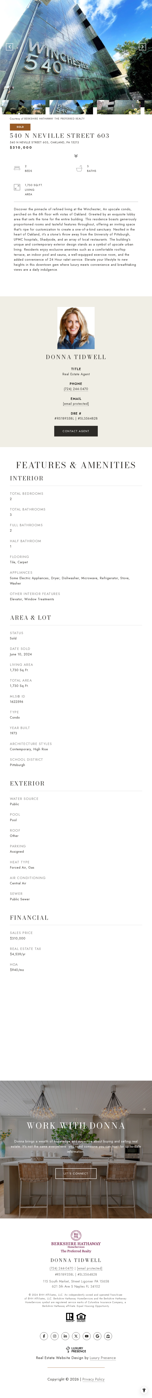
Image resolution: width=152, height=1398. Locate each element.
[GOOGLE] (97, 1336)
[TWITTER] (76, 1336)
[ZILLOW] (108, 1336)
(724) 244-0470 (76, 389)
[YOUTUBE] (87, 1336)
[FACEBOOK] (44, 1336)
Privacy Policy (94, 1379)
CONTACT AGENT (76, 431)
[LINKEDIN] (65, 1336)
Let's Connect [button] (76, 1174)
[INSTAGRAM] (55, 1336)
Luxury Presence (103, 1357)
